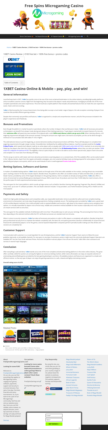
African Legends (71, 380)
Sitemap (6, 420)
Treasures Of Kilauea (73, 393)
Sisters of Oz (91, 359)
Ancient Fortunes (71, 385)
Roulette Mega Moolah (94, 395)
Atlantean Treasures (72, 377)
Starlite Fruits (91, 380)
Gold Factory (91, 377)
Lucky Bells (90, 367)
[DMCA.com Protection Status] (50, 395)
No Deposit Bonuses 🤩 (42, 36)
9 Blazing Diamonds (93, 388)
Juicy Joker (69, 370)
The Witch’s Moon (93, 362)
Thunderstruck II (92, 390)
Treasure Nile (91, 372)
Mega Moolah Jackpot (73, 359)
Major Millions (91, 370)
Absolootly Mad (71, 362)
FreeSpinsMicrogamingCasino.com (14, 373)
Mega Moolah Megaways (74, 390)
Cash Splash (91, 375)
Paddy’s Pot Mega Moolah (74, 395)
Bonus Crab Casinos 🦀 (26, 36)
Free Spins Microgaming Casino (54, 5)
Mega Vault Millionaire (73, 364)
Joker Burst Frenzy (72, 388)
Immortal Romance (72, 372)
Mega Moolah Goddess (94, 364)
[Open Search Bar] (87, 36)
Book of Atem (70, 383)
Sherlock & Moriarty (93, 385)
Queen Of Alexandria (94, 383)
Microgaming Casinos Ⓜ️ (75, 36)
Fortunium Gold (71, 375)
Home (9, 47)
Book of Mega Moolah (94, 393)
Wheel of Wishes (71, 367)
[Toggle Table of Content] (21, 82)
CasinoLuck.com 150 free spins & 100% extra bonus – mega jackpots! (24, 350)
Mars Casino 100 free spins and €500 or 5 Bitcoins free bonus (22, 348)
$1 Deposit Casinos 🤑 (57, 36)
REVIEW (7, 346)
